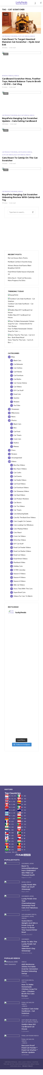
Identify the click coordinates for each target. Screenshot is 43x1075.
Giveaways (25, 863)
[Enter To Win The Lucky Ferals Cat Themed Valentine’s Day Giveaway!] (11, 943)
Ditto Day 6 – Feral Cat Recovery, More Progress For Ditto (19, 279)
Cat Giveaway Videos (29, 914)
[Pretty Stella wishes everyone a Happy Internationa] (21, 685)
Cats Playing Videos (25, 152)
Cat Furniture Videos (29, 1020)
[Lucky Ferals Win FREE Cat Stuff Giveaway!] (11, 886)
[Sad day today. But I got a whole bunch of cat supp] (21, 655)
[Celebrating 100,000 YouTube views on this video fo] (21, 730)
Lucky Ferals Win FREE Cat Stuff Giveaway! (29, 887)
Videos (32, 36)
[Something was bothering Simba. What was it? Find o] (21, 700)
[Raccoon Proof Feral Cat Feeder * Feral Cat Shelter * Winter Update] (11, 1040)
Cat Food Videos (27, 980)
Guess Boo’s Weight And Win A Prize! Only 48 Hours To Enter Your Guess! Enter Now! (30, 926)
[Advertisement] (21, 234)
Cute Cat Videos (23, 36)
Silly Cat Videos (23, 115)
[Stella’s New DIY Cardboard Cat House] (11, 1024)
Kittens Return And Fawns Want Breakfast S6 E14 (19, 266)
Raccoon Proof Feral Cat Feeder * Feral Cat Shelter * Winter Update (29, 1048)
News (32, 863)
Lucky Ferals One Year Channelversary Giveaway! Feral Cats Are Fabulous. (30, 903)
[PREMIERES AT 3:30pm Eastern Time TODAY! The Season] (21, 640)
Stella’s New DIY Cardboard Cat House (29, 1026)
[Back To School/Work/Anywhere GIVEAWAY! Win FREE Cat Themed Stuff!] (11, 867)
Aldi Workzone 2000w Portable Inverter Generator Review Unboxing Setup (30, 968)
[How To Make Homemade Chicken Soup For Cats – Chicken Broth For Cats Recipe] (11, 984)
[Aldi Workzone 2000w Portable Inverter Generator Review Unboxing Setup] (11, 963)
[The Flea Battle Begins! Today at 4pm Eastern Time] (21, 625)
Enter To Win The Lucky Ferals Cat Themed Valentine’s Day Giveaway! (29, 946)
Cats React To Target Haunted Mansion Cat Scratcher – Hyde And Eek (21, 42)
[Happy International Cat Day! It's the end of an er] (21, 715)
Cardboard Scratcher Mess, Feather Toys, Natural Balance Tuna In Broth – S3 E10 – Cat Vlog (21, 81)
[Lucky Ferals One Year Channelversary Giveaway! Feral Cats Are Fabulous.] (11, 900)
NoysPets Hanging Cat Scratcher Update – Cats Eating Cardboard (20, 119)
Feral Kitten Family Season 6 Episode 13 (21, 273)
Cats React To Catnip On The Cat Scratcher (20, 159)
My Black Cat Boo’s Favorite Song (20, 262)
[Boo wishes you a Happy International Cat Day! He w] (21, 670)
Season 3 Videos (7, 75)
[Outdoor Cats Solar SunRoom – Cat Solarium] (11, 1007)
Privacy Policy (27, 1066)
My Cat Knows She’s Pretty (18, 258)
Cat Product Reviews (9, 36)
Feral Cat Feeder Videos (30, 1035)
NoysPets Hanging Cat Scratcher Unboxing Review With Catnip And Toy (21, 197)
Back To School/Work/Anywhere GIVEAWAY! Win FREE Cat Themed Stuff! (30, 870)
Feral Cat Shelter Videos (28, 1003)
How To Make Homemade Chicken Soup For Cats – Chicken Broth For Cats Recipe (29, 990)
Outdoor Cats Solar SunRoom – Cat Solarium (30, 1011)
